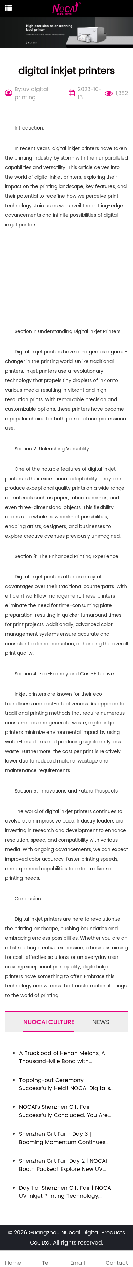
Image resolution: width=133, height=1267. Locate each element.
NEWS (101, 1022)
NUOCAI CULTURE (48, 1022)
